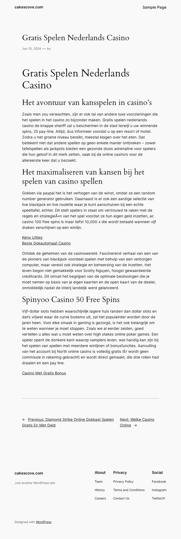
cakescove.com (29, 7)
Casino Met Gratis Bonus (44, 373)
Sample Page (154, 7)
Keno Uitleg (32, 237)
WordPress (43, 522)
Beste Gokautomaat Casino (46, 243)
